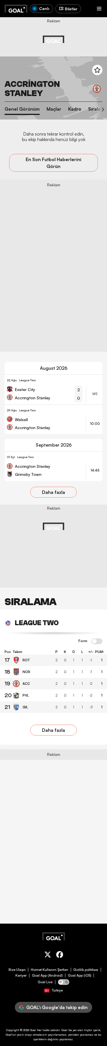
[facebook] (59, 955)
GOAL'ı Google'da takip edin (57, 1007)
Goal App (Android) (47, 975)
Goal (33, 1030)
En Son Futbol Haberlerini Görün (53, 163)
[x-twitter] (47, 955)
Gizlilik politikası (85, 970)
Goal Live (45, 982)
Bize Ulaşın (17, 970)
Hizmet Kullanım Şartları (49, 970)
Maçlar (54, 109)
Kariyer (21, 975)
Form (82, 641)
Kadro (74, 109)
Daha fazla (53, 492)
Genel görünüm (22, 109)
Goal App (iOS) (79, 975)
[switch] (97, 641)
